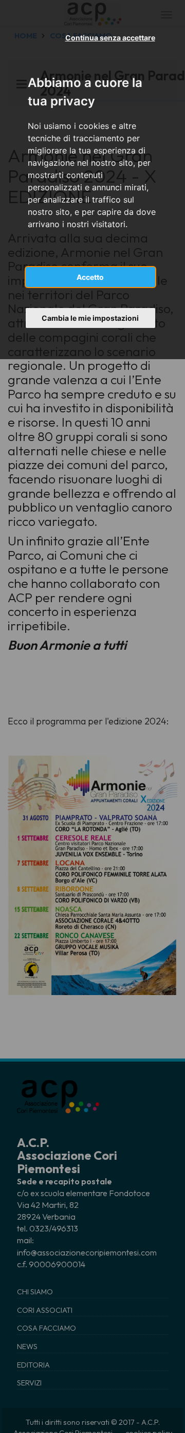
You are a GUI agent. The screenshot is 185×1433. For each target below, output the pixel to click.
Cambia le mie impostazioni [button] (90, 318)
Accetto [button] (90, 277)
